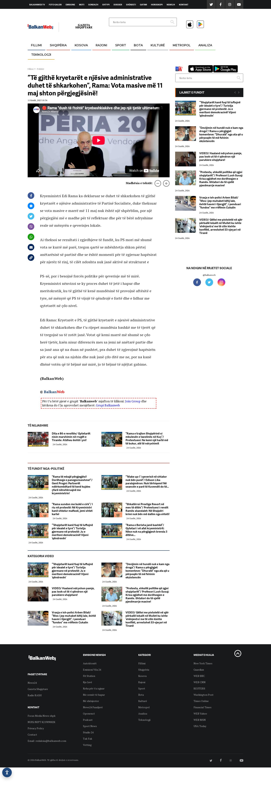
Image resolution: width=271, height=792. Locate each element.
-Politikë (54, 63)
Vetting (87, 745)
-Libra (153, 63)
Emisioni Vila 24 (92, 669)
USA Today (200, 726)
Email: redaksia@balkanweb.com (47, 741)
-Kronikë (54, 54)
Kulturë (158, 45)
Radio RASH (35, 695)
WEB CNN (200, 682)
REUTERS (199, 688)
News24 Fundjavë (93, 707)
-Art (152, 54)
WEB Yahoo (200, 713)
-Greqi (98, 54)
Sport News (90, 726)
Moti (81, 4)
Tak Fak (87, 738)
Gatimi (143, 4)
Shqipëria (58, 45)
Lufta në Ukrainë (138, 64)
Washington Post (203, 694)
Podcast (88, 720)
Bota (138, 45)
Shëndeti (131, 4)
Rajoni (101, 45)
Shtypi (106, 4)
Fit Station (89, 676)
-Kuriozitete (180, 54)
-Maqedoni (101, 63)
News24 (171, 4)
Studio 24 (88, 732)
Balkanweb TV (37, 4)
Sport (120, 45)
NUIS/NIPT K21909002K (41, 722)
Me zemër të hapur (94, 694)
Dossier (118, 4)
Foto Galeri (55, 4)
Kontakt (183, 4)
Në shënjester (91, 701)
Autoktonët (90, 663)
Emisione (70, 4)
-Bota (118, 54)
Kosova (81, 45)
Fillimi (36, 45)
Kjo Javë (87, 682)
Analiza (205, 45)
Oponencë (89, 713)
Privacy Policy (36, 728)
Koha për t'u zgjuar (94, 688)
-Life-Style (178, 63)
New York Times (203, 663)
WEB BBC (199, 676)
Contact (32, 734)
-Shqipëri (120, 63)
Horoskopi (157, 4)
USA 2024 (138, 54)
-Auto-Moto (38, 63)
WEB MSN (200, 720)
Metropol (182, 45)
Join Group (132, 401)
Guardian (199, 669)
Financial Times (202, 707)
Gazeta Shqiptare (38, 689)
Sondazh (93, 4)
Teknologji (41, 54)
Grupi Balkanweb (108, 405)
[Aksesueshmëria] (7, 772)
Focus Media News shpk (41, 715)
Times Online (201, 701)
